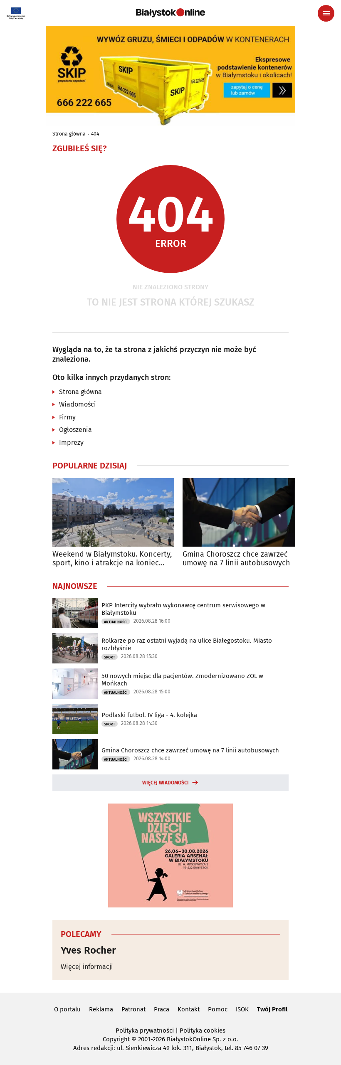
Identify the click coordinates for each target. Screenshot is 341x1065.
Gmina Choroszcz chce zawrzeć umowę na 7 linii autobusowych (236, 559)
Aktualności (116, 622)
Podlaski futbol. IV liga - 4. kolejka (149, 715)
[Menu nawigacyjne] (326, 13)
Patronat (133, 1009)
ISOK (242, 1009)
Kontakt (189, 1009)
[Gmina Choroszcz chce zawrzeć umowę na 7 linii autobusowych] (243, 512)
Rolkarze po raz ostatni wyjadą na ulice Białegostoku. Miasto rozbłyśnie (186, 644)
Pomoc (217, 1009)
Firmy (67, 417)
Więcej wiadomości (165, 783)
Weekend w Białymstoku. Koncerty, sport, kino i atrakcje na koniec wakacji (112, 559)
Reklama (101, 1009)
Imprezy (71, 442)
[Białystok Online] (170, 12)
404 (95, 134)
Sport (109, 657)
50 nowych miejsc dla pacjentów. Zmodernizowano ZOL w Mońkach (182, 679)
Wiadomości (77, 404)
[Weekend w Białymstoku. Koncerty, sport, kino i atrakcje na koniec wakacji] (113, 512)
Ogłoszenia (75, 430)
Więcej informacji (87, 967)
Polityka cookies (202, 1030)
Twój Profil (272, 1009)
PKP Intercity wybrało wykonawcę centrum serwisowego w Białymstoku (183, 609)
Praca (161, 1009)
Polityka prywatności (145, 1030)
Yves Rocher (88, 950)
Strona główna (69, 134)
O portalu (67, 1009)
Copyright (116, 1039)
